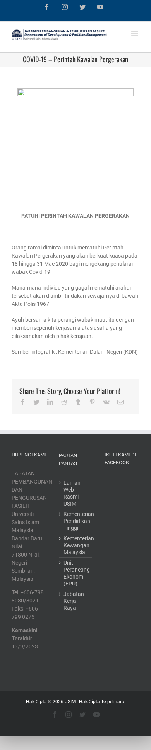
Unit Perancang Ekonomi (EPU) (75, 573)
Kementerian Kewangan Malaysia (75, 545)
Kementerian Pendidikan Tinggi (75, 521)
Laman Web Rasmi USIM (72, 493)
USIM (70, 701)
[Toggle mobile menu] (135, 33)
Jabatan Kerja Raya (73, 601)
